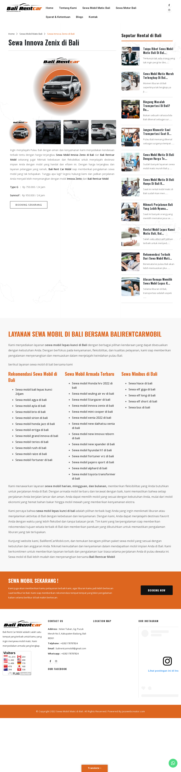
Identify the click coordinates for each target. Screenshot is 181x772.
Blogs (79, 17)
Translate (94, 768)
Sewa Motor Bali (126, 8)
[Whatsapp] (173, 763)
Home (49, 8)
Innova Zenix (74, 178)
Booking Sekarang (29, 204)
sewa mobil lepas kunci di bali (55, 511)
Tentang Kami (68, 8)
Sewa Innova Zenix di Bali (61, 33)
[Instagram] (169, 9)
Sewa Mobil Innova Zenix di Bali (75, 154)
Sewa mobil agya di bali (31, 400)
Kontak (93, 17)
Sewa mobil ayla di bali (30, 406)
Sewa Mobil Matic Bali (96, 8)
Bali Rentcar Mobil (98, 178)
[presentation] (13, 88)
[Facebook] (169, 5)
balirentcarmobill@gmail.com (71, 648)
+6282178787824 (69, 643)
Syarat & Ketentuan (58, 17)
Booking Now (156, 590)
